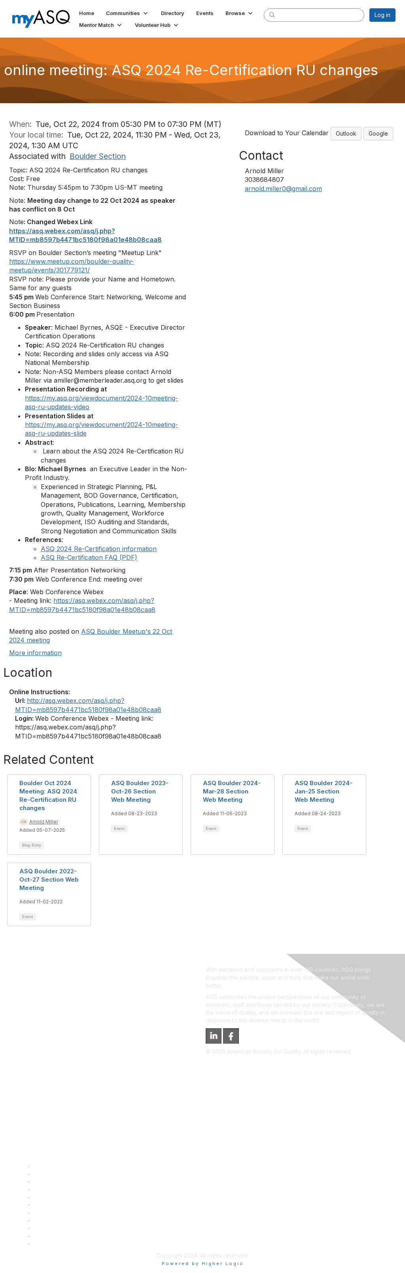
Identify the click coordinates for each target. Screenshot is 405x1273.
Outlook (346, 133)
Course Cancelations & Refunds (75, 1220)
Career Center (53, 1181)
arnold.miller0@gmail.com (283, 189)
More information (35, 653)
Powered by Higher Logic (203, 1263)
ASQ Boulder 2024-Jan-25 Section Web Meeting (323, 791)
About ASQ (48, 1166)
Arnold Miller (43, 822)
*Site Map (47, 1236)
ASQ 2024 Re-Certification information (99, 549)
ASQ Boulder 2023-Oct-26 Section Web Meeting (139, 791)
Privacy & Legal (54, 1174)
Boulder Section (98, 156)
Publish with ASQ (56, 1189)
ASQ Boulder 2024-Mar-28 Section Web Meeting (232, 791)
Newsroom (48, 1243)
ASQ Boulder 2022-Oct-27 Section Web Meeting (49, 879)
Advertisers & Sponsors (64, 1228)
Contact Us (48, 1212)
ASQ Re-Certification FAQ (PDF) (89, 557)
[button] (127, 13)
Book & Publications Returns (70, 1204)
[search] (272, 14)
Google (378, 133)
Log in (382, 14)
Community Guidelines (62, 1197)
